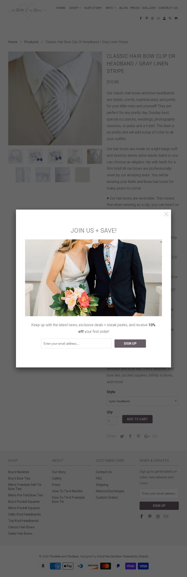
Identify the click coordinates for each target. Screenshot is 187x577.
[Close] (166, 214)
